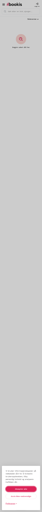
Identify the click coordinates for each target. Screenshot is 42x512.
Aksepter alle (21, 489)
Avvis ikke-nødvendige (21, 496)
